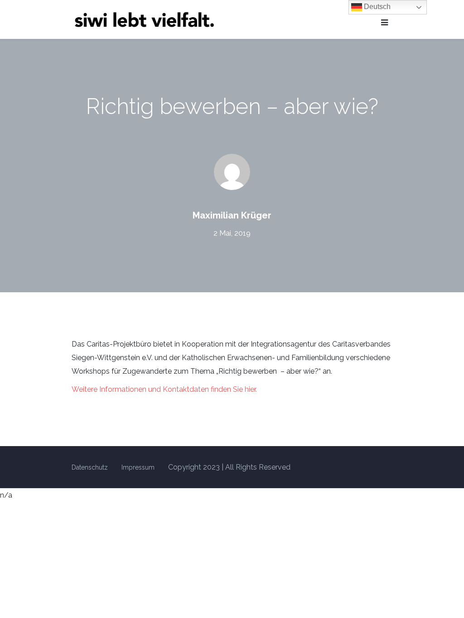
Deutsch (376, 6)
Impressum (138, 467)
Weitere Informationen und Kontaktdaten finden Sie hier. (164, 389)
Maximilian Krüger (232, 215)
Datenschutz (90, 467)
